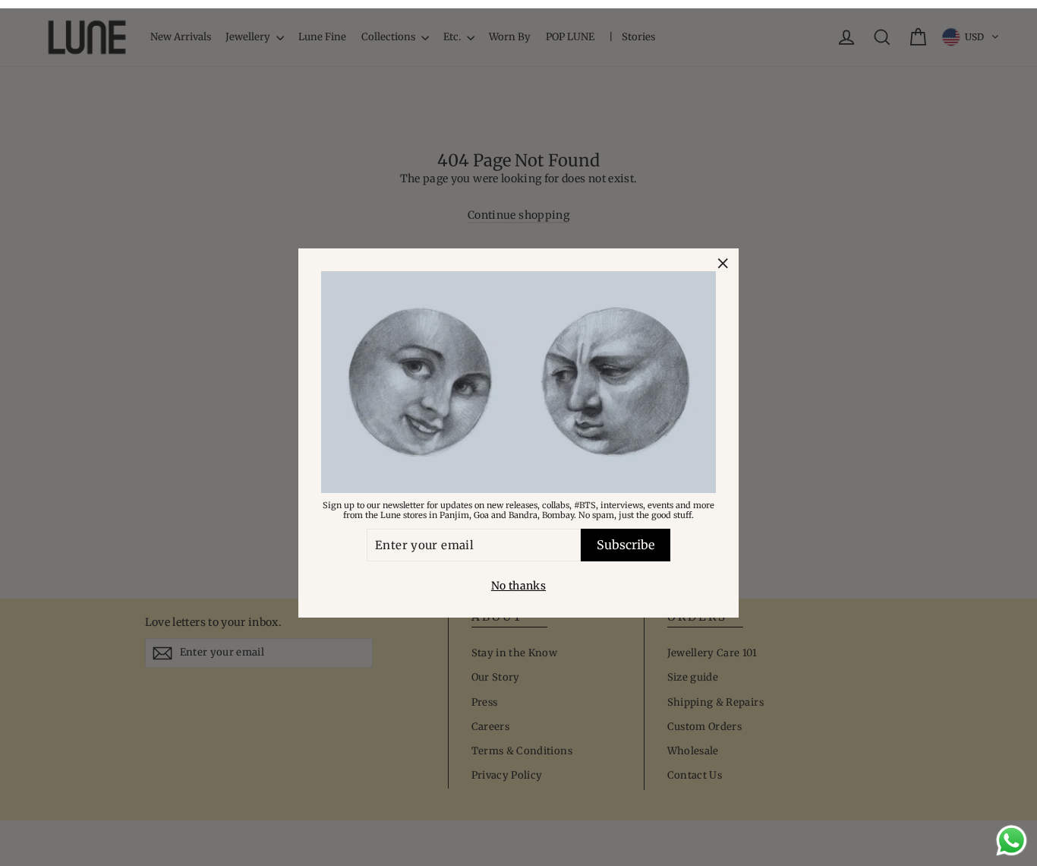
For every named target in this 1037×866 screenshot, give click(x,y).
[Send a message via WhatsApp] (1011, 840)
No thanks (518, 586)
